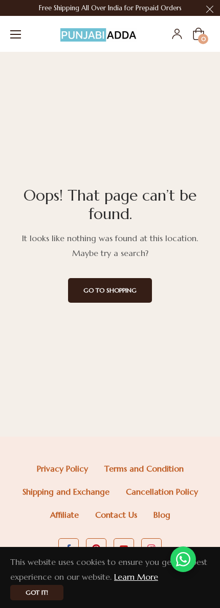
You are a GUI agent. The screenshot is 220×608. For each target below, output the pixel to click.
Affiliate (64, 514)
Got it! (37, 592)
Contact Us (116, 514)
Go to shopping (110, 290)
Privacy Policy (62, 468)
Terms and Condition (144, 468)
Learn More (136, 577)
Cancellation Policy (162, 491)
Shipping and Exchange (66, 491)
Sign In (177, 34)
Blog (161, 514)
